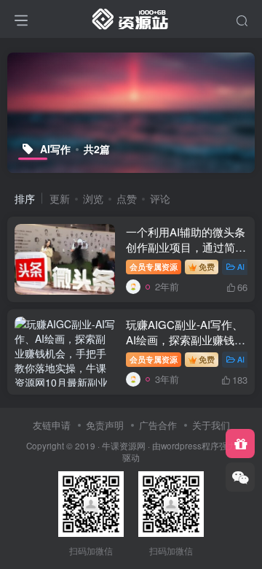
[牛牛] (133, 286)
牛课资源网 (124, 446)
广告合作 (158, 425)
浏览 (93, 198)
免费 (207, 266)
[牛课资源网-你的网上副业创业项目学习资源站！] (131, 16)
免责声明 (105, 425)
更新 (59, 198)
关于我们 (211, 425)
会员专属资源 (154, 266)
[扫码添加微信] (240, 477)
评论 (160, 198)
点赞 (126, 198)
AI (241, 266)
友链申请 (52, 425)
